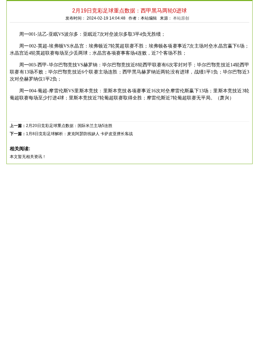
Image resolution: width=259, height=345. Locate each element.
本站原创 (181, 18)
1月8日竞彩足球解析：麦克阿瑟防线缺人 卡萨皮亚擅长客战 (79, 133)
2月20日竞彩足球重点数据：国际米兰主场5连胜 (69, 125)
